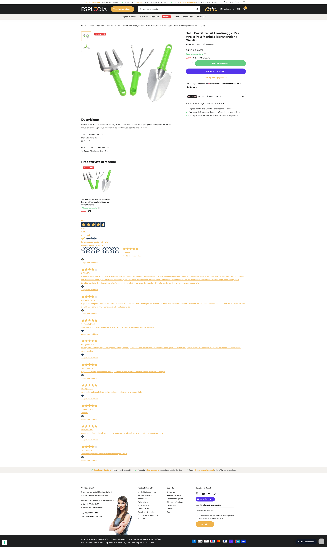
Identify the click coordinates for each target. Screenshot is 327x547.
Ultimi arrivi (143, 17)
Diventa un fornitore (175, 502)
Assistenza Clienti (174, 495)
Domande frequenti (175, 499)
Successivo (111, 250)
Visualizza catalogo (121, 9)
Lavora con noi (172, 505)
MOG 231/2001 (144, 518)
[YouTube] (203, 494)
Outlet (176, 17)
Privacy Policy (143, 505)
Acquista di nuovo (128, 17)
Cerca (196, 9)
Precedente (90, 250)
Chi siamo (171, 492)
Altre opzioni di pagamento (216, 77)
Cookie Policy (143, 509)
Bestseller (155, 17)
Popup (205, 54)
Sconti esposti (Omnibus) (148, 515)
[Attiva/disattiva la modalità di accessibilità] (244, 2)
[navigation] (86, 36)
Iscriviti (204, 524)
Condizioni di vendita (146, 512)
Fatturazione (143, 502)
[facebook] (209, 494)
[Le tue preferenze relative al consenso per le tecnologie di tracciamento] (4, 542)
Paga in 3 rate (187, 17)
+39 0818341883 (91, 513)
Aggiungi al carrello (220, 63)
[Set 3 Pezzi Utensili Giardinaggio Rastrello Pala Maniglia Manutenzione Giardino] (97, 180)
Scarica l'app (201, 17)
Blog (168, 512)
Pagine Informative (146, 488)
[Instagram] (197, 493)
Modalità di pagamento (147, 492)
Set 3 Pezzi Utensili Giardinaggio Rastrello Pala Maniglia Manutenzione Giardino (95, 202)
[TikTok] (215, 493)
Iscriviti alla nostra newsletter (209, 505)
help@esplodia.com (93, 516)
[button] (193, 61)
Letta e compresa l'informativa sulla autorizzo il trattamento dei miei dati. (216, 517)
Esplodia (170, 488)
